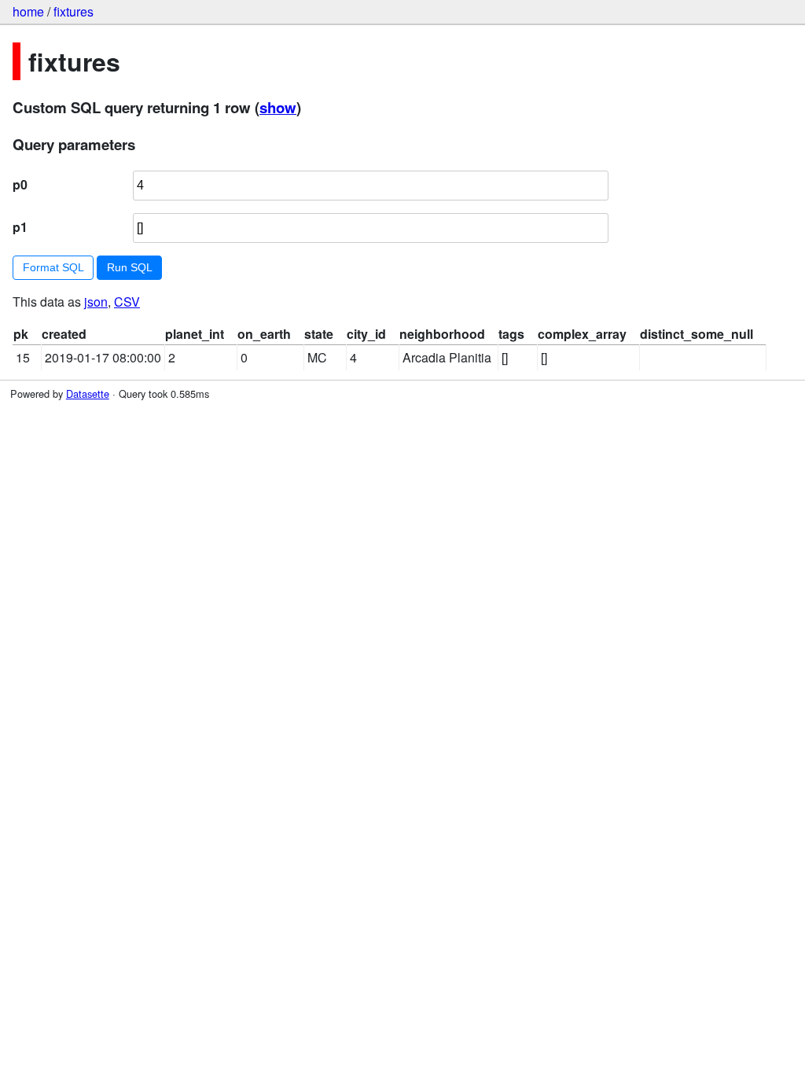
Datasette (87, 393)
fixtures (73, 11)
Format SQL (53, 267)
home (28, 11)
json (96, 301)
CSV (127, 301)
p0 (20, 184)
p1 (20, 227)
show (277, 107)
